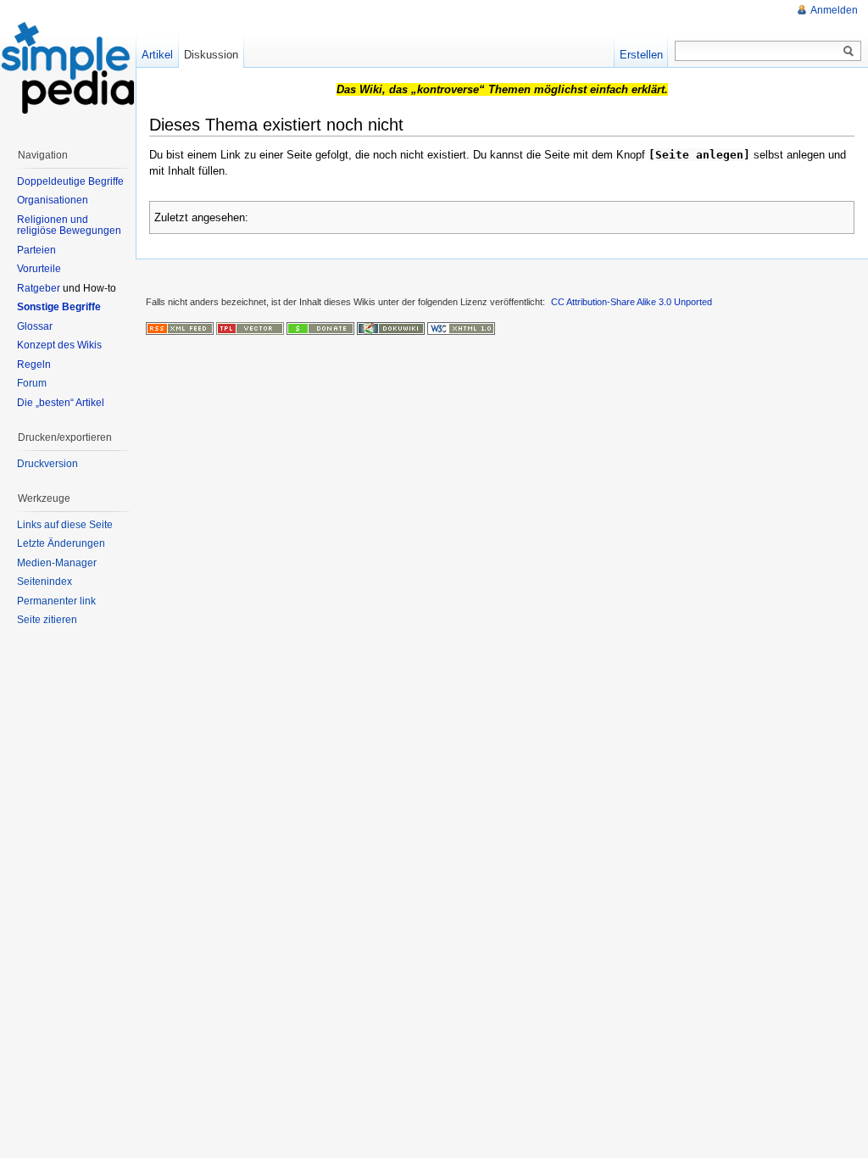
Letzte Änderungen (61, 543)
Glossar (35, 326)
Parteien (36, 250)
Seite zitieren (47, 620)
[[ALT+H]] (68, 68)
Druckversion (47, 464)
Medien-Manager (57, 563)
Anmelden (834, 10)
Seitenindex (44, 581)
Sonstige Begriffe (59, 307)
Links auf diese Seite (65, 525)
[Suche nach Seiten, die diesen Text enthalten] (848, 51)
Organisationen (52, 200)
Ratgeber (38, 288)
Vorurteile (39, 269)
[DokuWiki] (391, 328)
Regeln (34, 364)
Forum (32, 383)
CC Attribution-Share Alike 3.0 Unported (631, 302)
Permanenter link (56, 601)
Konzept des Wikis (59, 345)
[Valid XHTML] (461, 328)
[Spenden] (320, 328)
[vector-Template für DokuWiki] (250, 328)
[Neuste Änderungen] (180, 328)
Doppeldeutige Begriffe (70, 181)
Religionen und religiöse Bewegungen (69, 225)
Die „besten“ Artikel (60, 403)
